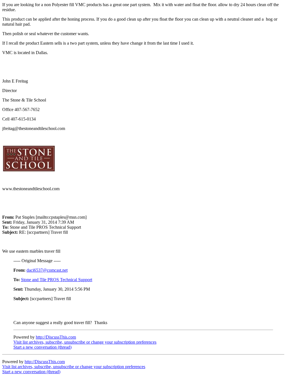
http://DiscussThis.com (56, 337)
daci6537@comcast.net (47, 270)
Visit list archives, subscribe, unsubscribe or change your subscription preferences (84, 342)
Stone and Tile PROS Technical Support (56, 279)
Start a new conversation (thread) (42, 347)
